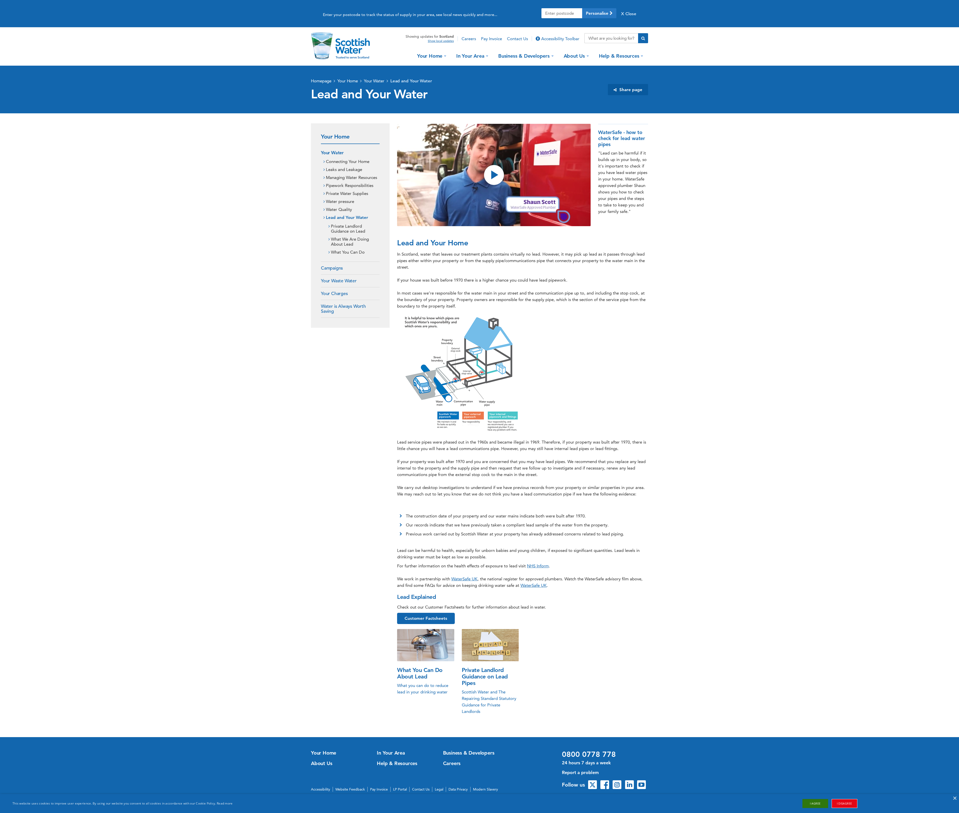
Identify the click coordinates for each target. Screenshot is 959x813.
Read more (225, 803)
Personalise (598, 13)
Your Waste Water (339, 281)
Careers (469, 38)
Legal (439, 789)
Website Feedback (350, 789)
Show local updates (441, 41)
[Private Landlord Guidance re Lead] (490, 645)
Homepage (321, 80)
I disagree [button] (844, 803)
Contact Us (517, 38)
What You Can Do (348, 252)
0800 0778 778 (589, 754)
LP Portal (400, 789)
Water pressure (340, 201)
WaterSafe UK (464, 578)
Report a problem (580, 772)
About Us (574, 56)
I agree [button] (815, 803)
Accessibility (320, 789)
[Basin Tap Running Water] (425, 645)
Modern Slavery (485, 789)
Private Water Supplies (347, 193)
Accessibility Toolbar (559, 38)
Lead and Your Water (411, 80)
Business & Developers (524, 56)
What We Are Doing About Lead (350, 242)
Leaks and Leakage (344, 169)
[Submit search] (643, 38)
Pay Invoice (491, 38)
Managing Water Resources (351, 177)
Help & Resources (619, 56)
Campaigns (332, 268)
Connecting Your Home (347, 161)
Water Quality (339, 209)
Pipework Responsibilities (349, 185)
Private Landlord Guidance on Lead (348, 229)
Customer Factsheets (426, 618)
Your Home (429, 56)
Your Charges (334, 293)
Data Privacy (458, 789)
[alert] (479, 803)
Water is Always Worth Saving (343, 308)
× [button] (955, 798)
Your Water (374, 80)
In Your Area (470, 56)
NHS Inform (538, 565)
